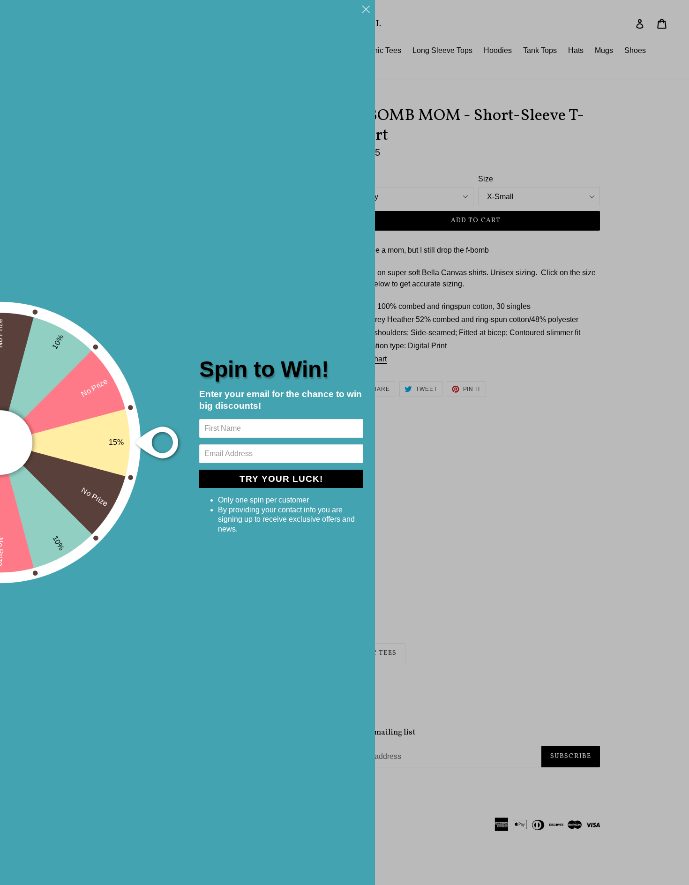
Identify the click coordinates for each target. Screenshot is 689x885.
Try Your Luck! (281, 479)
